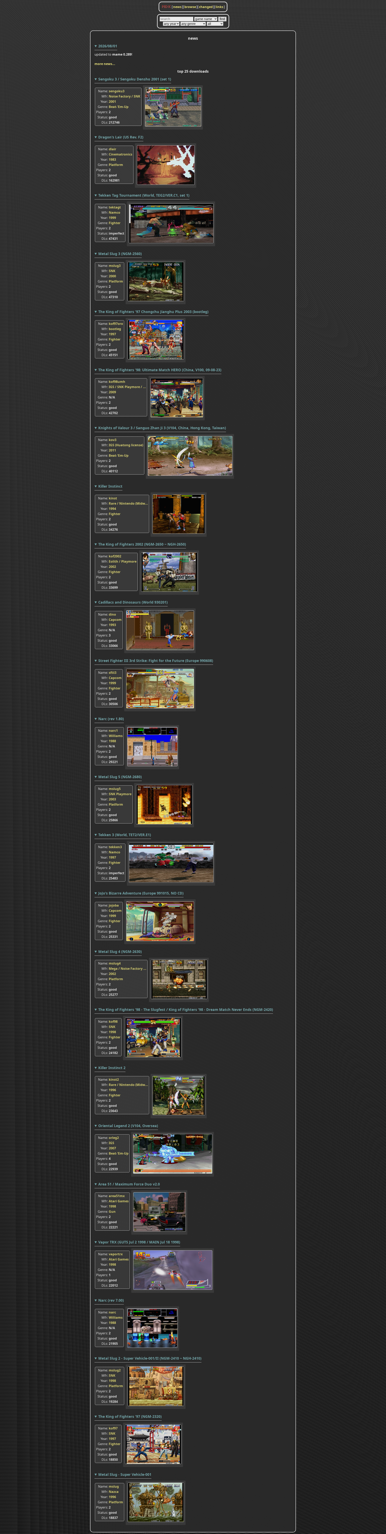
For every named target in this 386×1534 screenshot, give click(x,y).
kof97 (113, 1428)
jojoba (114, 905)
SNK (112, 271)
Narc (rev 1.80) (111, 718)
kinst (113, 498)
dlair (112, 149)
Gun (112, 1211)
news (177, 7)
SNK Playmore (120, 794)
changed (206, 7)
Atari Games (119, 1201)
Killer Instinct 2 (111, 1067)
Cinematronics (120, 154)
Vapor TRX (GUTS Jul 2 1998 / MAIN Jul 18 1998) (139, 1242)
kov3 (112, 440)
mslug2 (115, 1370)
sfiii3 (112, 672)
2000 (112, 276)
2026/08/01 (107, 46)
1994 (112, 508)
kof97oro (116, 323)
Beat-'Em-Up (118, 107)
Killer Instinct (110, 486)
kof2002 (115, 556)
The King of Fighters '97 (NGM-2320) (130, 1416)
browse (190, 7)
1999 (112, 218)
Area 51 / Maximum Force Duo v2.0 (129, 1184)
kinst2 (114, 1079)
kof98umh (117, 381)
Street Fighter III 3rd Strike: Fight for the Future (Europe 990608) (155, 660)
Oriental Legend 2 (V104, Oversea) (128, 1125)
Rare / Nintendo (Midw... (128, 503)
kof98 (113, 1021)
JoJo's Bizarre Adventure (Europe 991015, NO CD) (141, 893)
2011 (112, 450)
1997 (112, 334)
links (219, 7)
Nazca (114, 1491)
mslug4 (115, 963)
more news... (104, 64)
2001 (112, 101)
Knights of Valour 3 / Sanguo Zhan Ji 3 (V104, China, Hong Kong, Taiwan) (162, 427)
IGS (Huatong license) (126, 445)
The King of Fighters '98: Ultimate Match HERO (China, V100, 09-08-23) (159, 369)
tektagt (115, 207)
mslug (114, 1486)
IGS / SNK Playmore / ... (127, 387)
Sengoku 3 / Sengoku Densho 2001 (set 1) (134, 79)
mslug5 (115, 789)
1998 (112, 1032)
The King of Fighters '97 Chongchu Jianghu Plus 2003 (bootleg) (153, 311)
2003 (112, 799)
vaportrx (116, 1254)
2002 (112, 566)
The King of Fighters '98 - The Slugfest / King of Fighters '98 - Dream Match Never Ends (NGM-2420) (185, 1009)
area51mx (117, 1196)
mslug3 (115, 265)
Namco (114, 212)
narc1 (113, 730)
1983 (112, 159)
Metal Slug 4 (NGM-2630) (120, 951)
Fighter (114, 223)
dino (112, 614)
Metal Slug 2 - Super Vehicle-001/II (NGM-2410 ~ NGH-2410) (149, 1358)
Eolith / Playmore (123, 561)
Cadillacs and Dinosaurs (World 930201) (133, 602)
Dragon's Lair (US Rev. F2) (120, 137)
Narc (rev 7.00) (111, 1300)
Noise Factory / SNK (124, 96)
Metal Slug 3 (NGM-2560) (120, 253)
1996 (112, 1090)
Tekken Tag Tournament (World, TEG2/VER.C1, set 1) (143, 195)
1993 (112, 625)
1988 (112, 741)
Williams (116, 736)
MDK (166, 6)
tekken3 (115, 847)
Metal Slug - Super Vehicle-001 (124, 1474)
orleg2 (114, 1138)
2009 (112, 392)
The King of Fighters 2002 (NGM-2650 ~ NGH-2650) (142, 544)
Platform (116, 165)
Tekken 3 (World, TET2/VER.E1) (124, 834)
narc (112, 1312)
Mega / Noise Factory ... (127, 968)
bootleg (115, 329)
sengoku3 (116, 91)
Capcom (115, 619)
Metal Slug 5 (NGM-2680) (120, 776)
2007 (112, 1148)
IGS (111, 1143)
